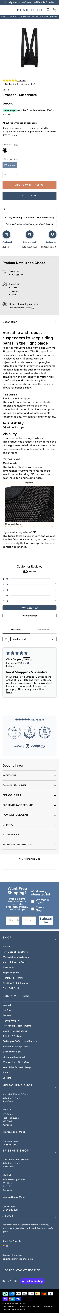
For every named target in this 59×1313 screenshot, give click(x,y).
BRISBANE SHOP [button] (16, 1150)
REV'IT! (6, 90)
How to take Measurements (17, 1025)
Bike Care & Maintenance (15, 982)
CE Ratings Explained (14, 1056)
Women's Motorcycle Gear (16, 956)
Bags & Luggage (11, 972)
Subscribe (45, 920)
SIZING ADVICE (11, 834)
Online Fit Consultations (15, 1030)
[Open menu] (6, 10)
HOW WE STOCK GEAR (15, 814)
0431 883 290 (10, 1144)
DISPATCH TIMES (12, 795)
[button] (10, 80)
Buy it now (29, 196)
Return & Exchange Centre (16, 1046)
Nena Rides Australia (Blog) (17, 1067)
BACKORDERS (10, 775)
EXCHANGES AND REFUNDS (18, 805)
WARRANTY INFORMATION (17, 844)
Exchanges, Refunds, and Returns (20, 1041)
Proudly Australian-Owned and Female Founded (29, 2)
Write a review (29, 607)
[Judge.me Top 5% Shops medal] (29, 732)
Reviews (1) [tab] (16, 629)
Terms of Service (14, 1310)
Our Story (8, 1010)
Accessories (8, 967)
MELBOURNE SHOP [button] (18, 1085)
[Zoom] (29, 47)
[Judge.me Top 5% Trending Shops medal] (44, 732)
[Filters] (6, 639)
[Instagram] (15, 1281)
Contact (7, 1004)
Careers (7, 1077)
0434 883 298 (10, 1210)
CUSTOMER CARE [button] (16, 996)
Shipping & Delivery (12, 1036)
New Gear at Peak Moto (15, 951)
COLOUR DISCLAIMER (14, 785)
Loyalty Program (11, 1020)
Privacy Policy (42, 1307)
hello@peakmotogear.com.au (18, 1258)
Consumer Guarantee (17, 1307)
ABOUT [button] (8, 1216)
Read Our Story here (13, 1241)
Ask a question (30, 615)
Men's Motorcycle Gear (14, 962)
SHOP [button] (7, 937)
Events (6, 1072)
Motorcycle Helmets (13, 977)
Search (6, 946)
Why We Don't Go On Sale (16, 1062)
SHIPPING (8, 824)
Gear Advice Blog (12, 1051)
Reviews (7, 1015)
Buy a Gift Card (11, 988)
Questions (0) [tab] (43, 629)
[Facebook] (4, 1281)
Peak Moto (12, 1304)
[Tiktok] (9, 1281)
